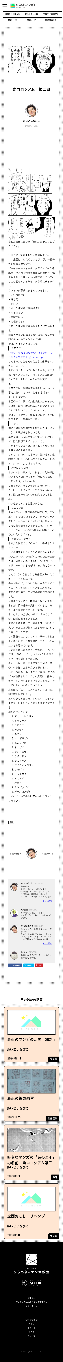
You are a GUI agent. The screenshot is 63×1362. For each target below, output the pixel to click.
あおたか (24, 952)
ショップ (31, 1336)
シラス (31, 1332)
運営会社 (31, 1298)
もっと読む (47, 901)
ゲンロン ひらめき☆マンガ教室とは (31, 1302)
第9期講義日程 (50, 19)
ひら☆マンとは (31, 14)
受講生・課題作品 (50, 14)
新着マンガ (12, 19)
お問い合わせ (31, 1306)
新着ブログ (31, 19)
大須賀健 (24, 909)
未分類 (53, 1059)
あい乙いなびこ (31, 121)
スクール (31, 1328)
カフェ (31, 1324)
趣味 (11, 822)
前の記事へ (16, 854)
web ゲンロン (32, 1320)
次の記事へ (46, 854)
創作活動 (52, 1118)
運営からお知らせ (12, 14)
